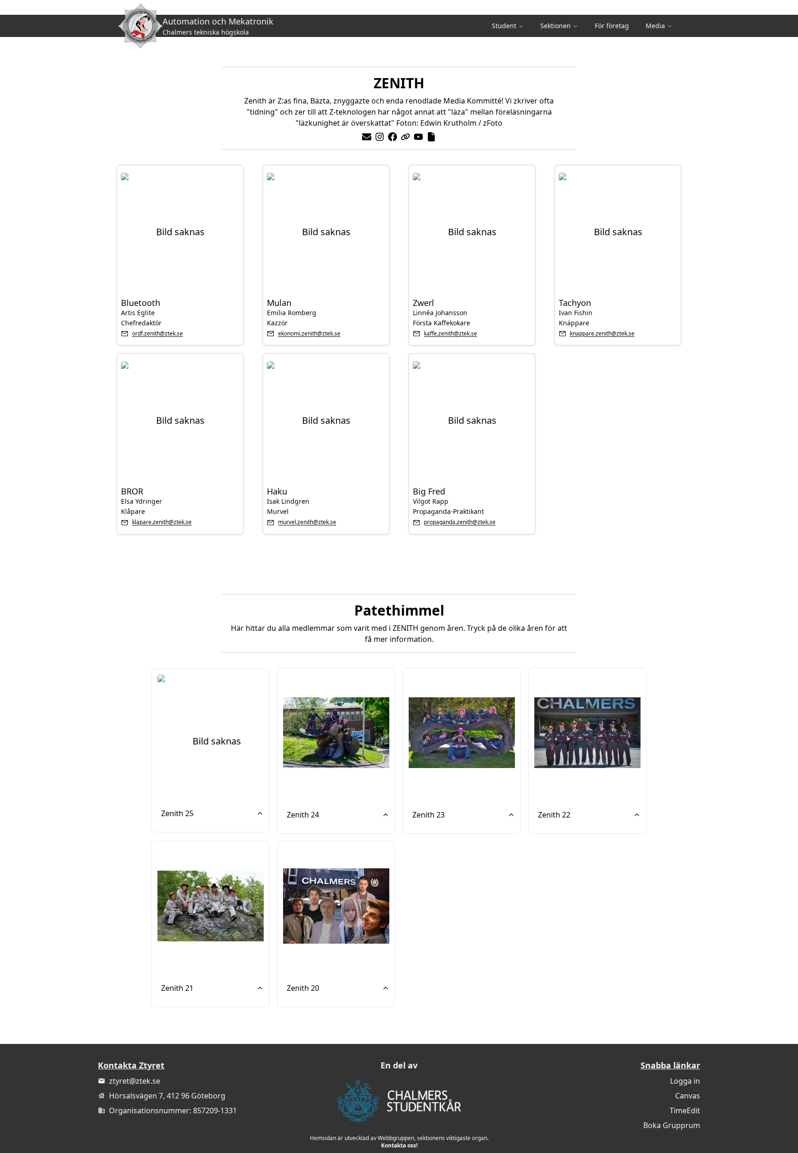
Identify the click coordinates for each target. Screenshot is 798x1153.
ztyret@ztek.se (134, 1081)
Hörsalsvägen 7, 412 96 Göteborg (167, 1096)
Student (504, 25)
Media (655, 25)
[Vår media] (405, 136)
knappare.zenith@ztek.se (602, 333)
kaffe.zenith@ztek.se (450, 333)
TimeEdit (685, 1110)
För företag (612, 25)
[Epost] (366, 136)
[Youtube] (418, 136)
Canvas (687, 1096)
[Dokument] (431, 136)
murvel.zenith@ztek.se (307, 522)
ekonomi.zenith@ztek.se (309, 333)
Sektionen (555, 25)
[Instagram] (379, 136)
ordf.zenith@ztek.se (157, 333)
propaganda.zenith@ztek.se (460, 522)
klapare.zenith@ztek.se (162, 522)
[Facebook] (392, 136)
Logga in (685, 1081)
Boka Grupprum (671, 1125)
